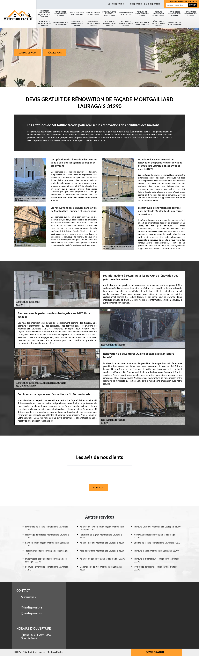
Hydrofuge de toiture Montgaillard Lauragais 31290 (155, 568)
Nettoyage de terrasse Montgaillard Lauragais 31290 (47, 536)
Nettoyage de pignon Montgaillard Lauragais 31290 (101, 536)
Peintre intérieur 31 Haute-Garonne (60, 23)
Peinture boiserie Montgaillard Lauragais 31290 (102, 559)
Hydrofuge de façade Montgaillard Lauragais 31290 (46, 528)
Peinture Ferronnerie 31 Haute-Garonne (158, 14)
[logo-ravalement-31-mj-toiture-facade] (18, 10)
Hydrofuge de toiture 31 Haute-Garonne (190, 14)
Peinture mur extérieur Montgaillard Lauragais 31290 (156, 560)
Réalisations (55, 53)
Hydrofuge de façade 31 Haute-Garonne (44, 23)
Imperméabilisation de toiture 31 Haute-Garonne (109, 14)
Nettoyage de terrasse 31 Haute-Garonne (126, 23)
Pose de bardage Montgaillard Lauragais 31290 (102, 551)
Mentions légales (55, 652)
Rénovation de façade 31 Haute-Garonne (158, 23)
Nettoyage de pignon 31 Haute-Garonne (109, 23)
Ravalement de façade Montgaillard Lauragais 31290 (47, 544)
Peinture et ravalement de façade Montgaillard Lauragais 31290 (102, 528)
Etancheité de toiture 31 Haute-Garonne (174, 14)
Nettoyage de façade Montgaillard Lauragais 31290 (155, 536)
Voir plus (98, 488)
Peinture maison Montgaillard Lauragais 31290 (156, 551)
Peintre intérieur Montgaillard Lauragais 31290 (102, 543)
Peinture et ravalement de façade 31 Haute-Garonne (44, 14)
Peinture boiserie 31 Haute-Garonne (126, 14)
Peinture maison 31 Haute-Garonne (93, 14)
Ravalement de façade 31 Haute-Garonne (77, 23)
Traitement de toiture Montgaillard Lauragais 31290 (46, 552)
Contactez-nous (28, 53)
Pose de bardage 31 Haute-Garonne (77, 14)
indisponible (117, 4)
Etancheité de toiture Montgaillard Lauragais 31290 (101, 568)
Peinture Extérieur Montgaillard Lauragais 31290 (157, 527)
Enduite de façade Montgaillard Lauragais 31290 (157, 543)
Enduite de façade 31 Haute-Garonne (175, 23)
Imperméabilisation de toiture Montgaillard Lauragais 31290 (46, 560)
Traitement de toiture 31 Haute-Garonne (60, 14)
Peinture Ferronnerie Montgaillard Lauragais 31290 (46, 568)
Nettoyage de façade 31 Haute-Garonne (93, 23)
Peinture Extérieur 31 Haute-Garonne (142, 23)
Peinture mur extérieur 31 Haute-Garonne (142, 14)
